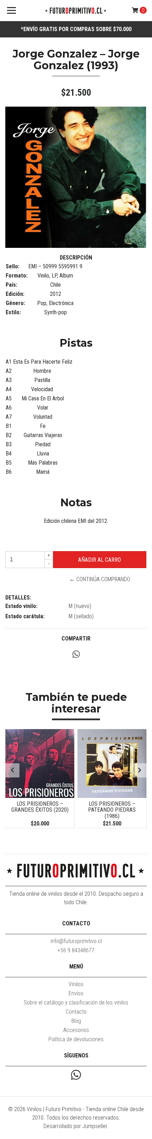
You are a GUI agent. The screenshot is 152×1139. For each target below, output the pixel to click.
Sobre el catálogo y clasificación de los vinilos (76, 1002)
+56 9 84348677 (76, 950)
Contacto (76, 1011)
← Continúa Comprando (99, 579)
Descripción (76, 257)
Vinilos (76, 984)
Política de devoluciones (76, 1039)
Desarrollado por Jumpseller (75, 1126)
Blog (76, 1021)
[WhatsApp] (76, 1075)
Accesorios (76, 1030)
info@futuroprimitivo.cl (76, 941)
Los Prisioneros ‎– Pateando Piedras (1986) (112, 809)
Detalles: (18, 597)
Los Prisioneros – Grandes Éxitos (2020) (40, 806)
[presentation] (12, 770)
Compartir (76, 638)
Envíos (76, 993)
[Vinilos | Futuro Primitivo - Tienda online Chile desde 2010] (76, 11)
